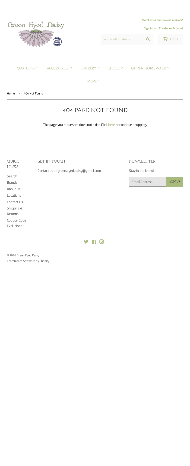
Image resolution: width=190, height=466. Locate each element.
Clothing (26, 68)
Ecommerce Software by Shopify (28, 260)
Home (11, 93)
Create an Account (171, 28)
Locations (14, 195)
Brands (12, 182)
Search (12, 176)
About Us (13, 189)
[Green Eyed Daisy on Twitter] (86, 242)
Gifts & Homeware (149, 68)
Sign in (148, 28)
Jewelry (89, 68)
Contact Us (15, 202)
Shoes (114, 68)
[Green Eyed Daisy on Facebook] (94, 242)
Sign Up (174, 181)
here (111, 124)
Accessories (58, 68)
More (92, 81)
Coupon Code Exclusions (16, 223)
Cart (173, 39)
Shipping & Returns (14, 210)
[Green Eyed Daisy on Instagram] (101, 242)
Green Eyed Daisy (28, 255)
